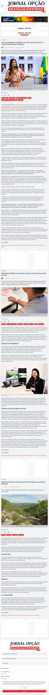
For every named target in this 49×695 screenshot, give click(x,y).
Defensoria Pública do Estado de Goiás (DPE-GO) (32, 327)
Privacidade (33, 684)
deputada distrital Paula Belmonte (15, 106)
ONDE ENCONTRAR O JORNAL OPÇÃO (10, 653)
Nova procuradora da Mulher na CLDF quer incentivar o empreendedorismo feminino (22, 43)
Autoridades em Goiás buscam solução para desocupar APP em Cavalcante (20, 615)
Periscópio (3, 678)
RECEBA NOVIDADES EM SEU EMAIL (9, 658)
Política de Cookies (25, 684)
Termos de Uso (39, 684)
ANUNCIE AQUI (5, 663)
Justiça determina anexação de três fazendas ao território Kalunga (23, 483)
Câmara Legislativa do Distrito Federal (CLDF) (26, 104)
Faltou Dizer (4, 674)
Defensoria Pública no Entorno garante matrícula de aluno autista (23, 274)
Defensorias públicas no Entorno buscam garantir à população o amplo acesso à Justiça (23, 455)
